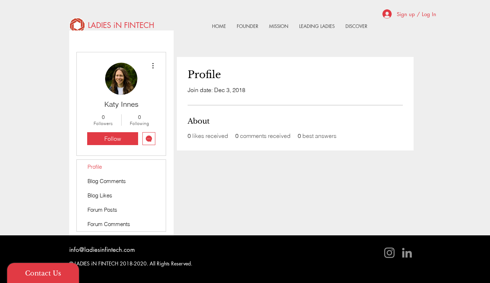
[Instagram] (389, 253)
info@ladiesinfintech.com (102, 250)
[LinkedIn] (407, 253)
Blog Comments (107, 181)
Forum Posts (102, 209)
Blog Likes (100, 195)
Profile (95, 166)
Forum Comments (109, 224)
